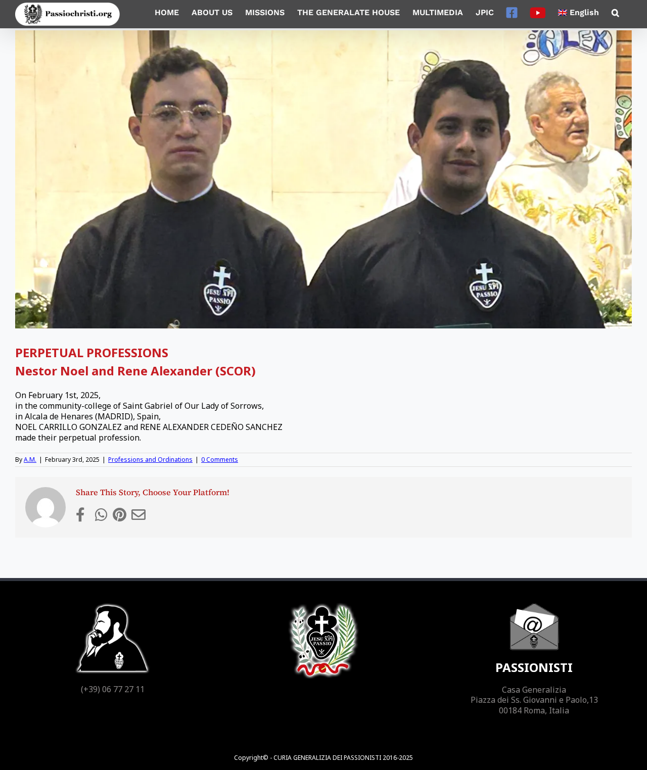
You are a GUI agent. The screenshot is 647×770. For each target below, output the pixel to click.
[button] (615, 12)
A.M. (30, 459)
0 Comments (219, 459)
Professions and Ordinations (150, 459)
